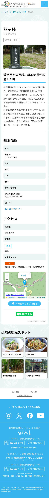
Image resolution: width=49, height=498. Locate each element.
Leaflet (10, 297)
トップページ (6, 12)
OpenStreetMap (21, 297)
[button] (24, 282)
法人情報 (15, 392)
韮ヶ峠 (23, 275)
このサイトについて (24, 395)
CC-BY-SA (41, 297)
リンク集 (33, 392)
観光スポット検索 (19, 12)
